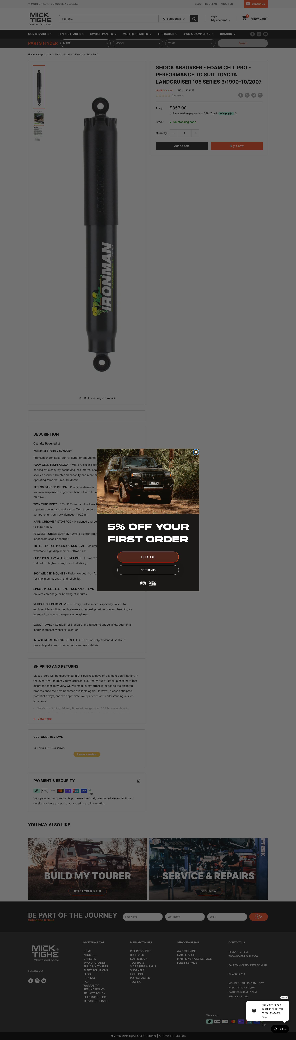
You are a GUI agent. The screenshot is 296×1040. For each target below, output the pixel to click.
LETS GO (148, 557)
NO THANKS (148, 570)
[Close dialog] (196, 452)
